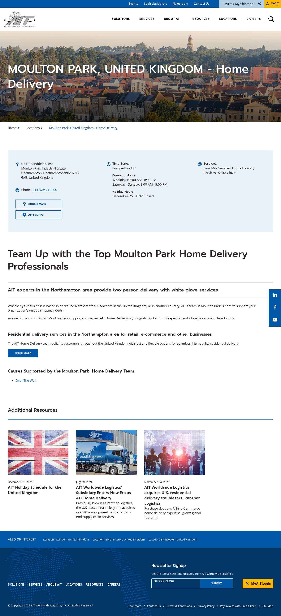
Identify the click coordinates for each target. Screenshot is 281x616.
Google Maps (34, 205)
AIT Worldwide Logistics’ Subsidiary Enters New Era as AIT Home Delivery (103, 493)
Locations (33, 128)
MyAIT (275, 4)
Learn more (24, 354)
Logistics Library (155, 4)
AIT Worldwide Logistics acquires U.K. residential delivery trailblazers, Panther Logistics (172, 495)
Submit (216, 583)
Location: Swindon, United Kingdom (66, 539)
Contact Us (201, 4)
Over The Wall (25, 380)
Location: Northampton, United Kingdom (119, 539)
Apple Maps (32, 216)
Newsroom (180, 4)
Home (12, 128)
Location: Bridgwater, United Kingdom (173, 539)
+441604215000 (44, 189)
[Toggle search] (271, 19)
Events (133, 4)
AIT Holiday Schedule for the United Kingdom (35, 490)
